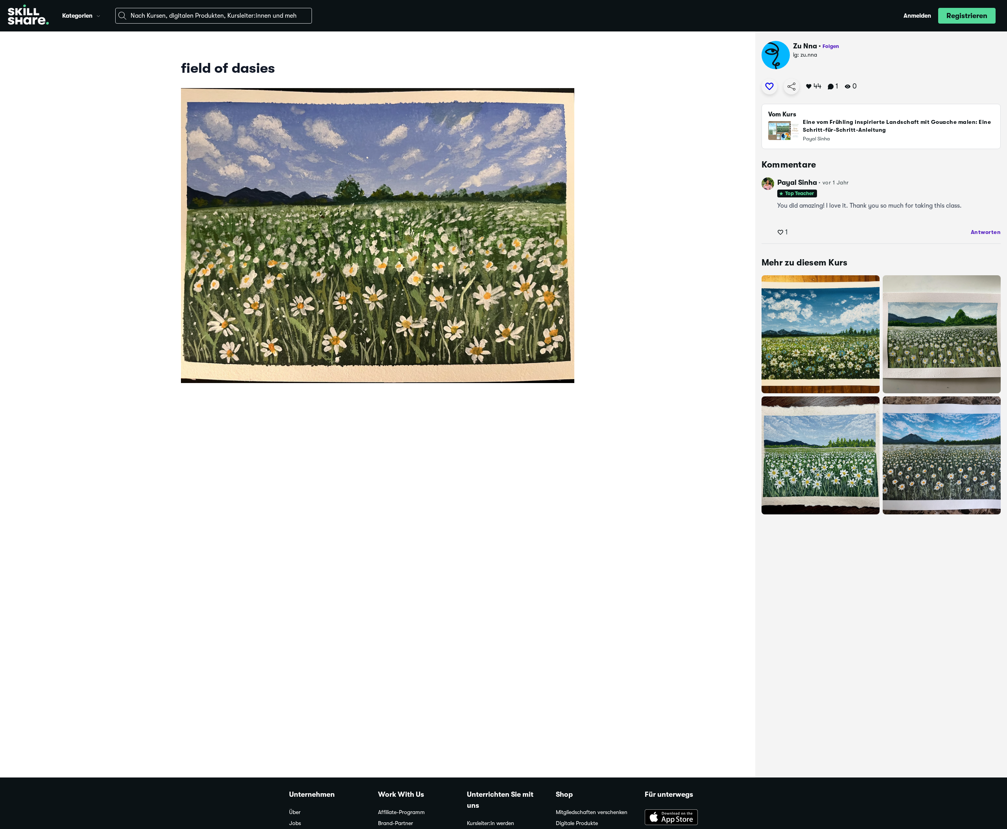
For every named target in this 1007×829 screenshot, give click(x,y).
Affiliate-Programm (401, 812)
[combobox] (213, 16)
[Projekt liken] (769, 86)
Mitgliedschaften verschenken (591, 812)
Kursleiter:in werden (490, 823)
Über (295, 812)
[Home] (28, 15)
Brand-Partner (395, 823)
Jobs (295, 823)
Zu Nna (805, 46)
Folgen (831, 46)
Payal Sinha (797, 182)
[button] (98, 15)
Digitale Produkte (577, 823)
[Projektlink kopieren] (791, 86)
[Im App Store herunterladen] (681, 818)
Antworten (986, 232)
